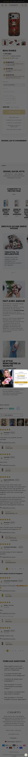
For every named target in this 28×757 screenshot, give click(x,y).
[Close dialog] (27, 370)
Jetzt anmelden (21, 382)
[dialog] (26, 755)
